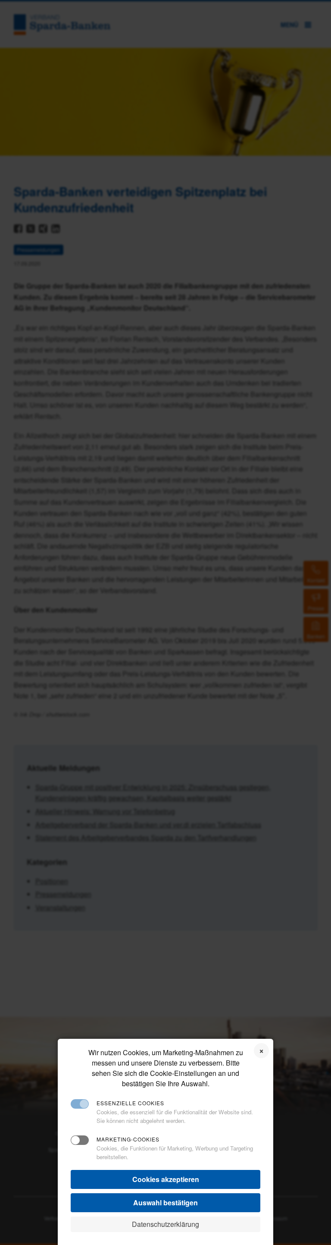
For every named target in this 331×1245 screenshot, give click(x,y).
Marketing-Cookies (128, 1139)
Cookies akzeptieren (165, 1179)
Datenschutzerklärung (165, 1224)
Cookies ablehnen (261, 1050)
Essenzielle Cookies (130, 1103)
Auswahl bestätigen (165, 1202)
